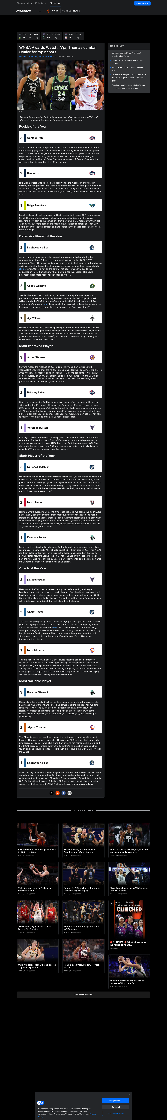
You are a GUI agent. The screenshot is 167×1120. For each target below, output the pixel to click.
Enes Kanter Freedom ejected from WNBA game (81, 927)
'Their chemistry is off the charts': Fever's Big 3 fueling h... (34, 927)
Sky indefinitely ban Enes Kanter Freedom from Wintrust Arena (80, 850)
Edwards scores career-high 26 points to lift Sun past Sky (37, 850)
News (76, 11)
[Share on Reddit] (57, 793)
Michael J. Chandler (28, 56)
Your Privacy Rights (115, 1113)
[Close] (129, 1094)
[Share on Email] (69, 793)
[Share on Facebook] (63, 793)
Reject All (116, 1107)
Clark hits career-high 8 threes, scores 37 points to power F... (37, 966)
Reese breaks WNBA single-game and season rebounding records (129, 850)
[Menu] (40, 11)
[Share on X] (51, 793)
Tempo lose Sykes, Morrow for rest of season (82, 966)
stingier (22, 269)
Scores (66, 11)
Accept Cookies (116, 1101)
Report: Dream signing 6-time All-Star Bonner (128, 61)
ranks (56, 627)
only (45, 304)
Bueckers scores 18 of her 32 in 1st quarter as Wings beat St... (127, 982)
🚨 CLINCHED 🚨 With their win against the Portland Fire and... (129, 943)
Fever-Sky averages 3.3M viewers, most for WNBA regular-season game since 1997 (129, 78)
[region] (83, 1105)
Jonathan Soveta (46, 56)
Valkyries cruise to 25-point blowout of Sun (128, 69)
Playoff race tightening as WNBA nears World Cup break (129, 889)
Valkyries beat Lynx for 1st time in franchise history (34, 889)
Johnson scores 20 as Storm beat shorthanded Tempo (126, 54)
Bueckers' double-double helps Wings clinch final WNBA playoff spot (128, 86)
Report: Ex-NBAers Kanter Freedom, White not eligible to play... (82, 889)
